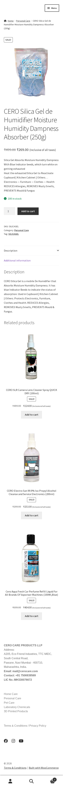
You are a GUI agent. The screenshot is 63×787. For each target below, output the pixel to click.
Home (11, 20)
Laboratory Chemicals (17, 707)
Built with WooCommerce (44, 767)
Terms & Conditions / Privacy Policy (25, 725)
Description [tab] (10, 250)
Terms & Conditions (15, 767)
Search (31, 781)
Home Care (11, 694)
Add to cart (28, 211)
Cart (48, 778)
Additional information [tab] (17, 260)
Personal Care (23, 20)
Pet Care (9, 702)
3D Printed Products (16, 711)
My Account (10, 781)
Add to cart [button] (31, 414)
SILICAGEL (13, 233)
